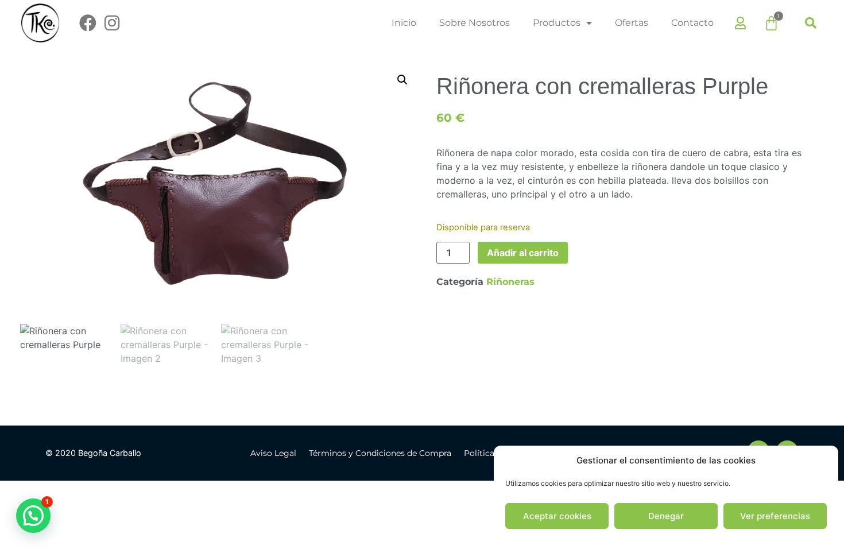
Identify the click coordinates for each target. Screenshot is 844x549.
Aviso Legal (273, 453)
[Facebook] (87, 23)
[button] (810, 22)
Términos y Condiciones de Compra (380, 453)
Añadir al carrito (523, 252)
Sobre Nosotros (474, 22)
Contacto (692, 22)
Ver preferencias (775, 516)
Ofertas (631, 22)
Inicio (404, 22)
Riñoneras (510, 281)
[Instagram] (112, 23)
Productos (556, 22)
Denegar (666, 516)
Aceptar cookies (557, 516)
